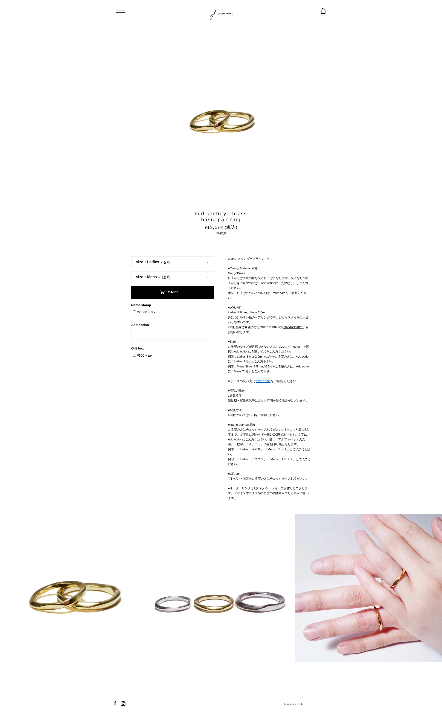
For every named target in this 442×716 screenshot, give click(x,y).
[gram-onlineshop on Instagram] (123, 703)
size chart (263, 381)
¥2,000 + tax (146, 312)
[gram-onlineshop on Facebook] (115, 703)
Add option (140, 325)
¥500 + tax (144, 355)
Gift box (137, 348)
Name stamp (141, 305)
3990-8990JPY (292, 327)
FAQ (252, 415)
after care (279, 293)
